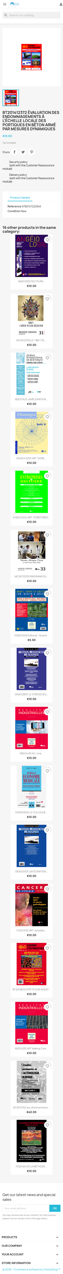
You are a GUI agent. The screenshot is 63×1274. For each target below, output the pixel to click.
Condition (14, 211)
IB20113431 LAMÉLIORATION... (31, 399)
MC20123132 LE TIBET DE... (31, 340)
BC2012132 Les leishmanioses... (31, 1107)
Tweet (23, 152)
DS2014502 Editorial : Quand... (31, 635)
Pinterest (31, 152)
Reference (14, 206)
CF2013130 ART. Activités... (31, 930)
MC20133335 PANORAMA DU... (31, 576)
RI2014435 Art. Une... (31, 753)
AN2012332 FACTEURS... (31, 281)
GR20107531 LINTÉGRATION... (31, 871)
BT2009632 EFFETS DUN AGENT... (32, 989)
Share (14, 152)
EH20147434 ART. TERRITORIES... (31, 517)
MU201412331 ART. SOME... (31, 458)
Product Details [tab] (20, 197)
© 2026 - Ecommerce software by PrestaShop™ (31, 1269)
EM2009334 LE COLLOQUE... (31, 812)
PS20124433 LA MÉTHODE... (31, 1166)
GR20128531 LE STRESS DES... (31, 694)
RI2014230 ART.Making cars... (31, 1048)
